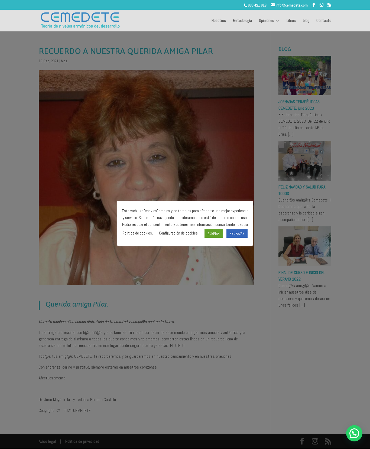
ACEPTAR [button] (214, 233)
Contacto (323, 21)
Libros (291, 21)
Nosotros (219, 21)
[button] (354, 433)
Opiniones (266, 21)
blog (306, 21)
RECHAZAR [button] (237, 233)
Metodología (242, 21)
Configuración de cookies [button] (178, 233)
